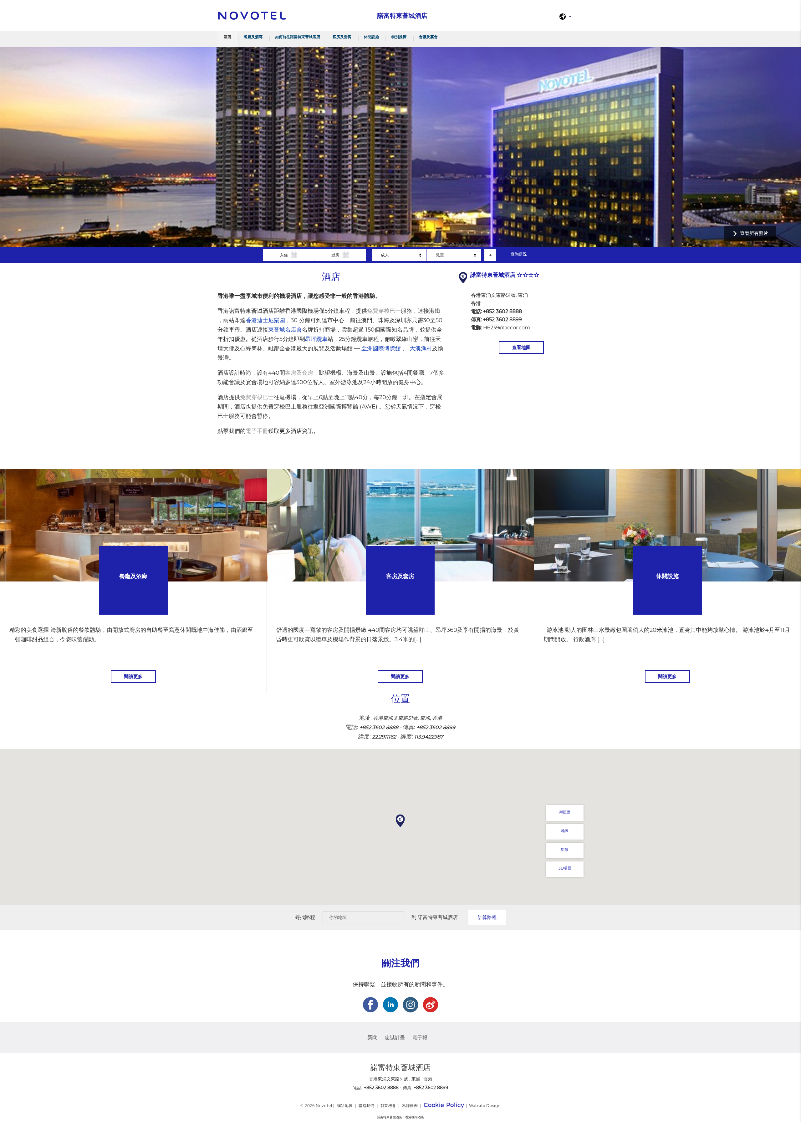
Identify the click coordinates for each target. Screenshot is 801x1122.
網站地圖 (345, 1105)
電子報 (419, 1037)
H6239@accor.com (506, 328)
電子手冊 (257, 431)
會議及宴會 (428, 36)
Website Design (485, 1105)
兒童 (440, 254)
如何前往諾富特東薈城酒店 (297, 36)
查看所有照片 (754, 233)
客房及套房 (342, 36)
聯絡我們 (366, 1105)
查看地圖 (521, 347)
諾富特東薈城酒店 (438, 917)
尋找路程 (305, 917)
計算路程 (487, 917)
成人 (385, 254)
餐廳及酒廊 (253, 36)
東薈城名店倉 (285, 329)
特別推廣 (398, 36)
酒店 (227, 36)
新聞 (372, 1037)
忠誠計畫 (395, 1037)
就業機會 (388, 1105)
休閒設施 (371, 36)
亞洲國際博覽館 (381, 348)
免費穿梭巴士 (384, 310)
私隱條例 (410, 1105)
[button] (400, 821)
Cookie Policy (444, 1105)
